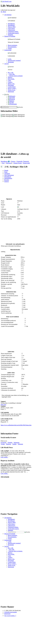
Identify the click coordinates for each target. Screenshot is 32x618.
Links (9, 80)
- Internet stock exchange (15, 76)
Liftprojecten (11, 30)
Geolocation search (13, 33)
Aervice (6, 63)
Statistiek (11, 34)
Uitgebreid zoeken (13, 31)
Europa (13, 161)
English (13, 97)
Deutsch (13, 96)
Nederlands (13, 104)
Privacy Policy (12, 88)
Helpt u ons (11, 83)
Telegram (20, 444)
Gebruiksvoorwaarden (10, 612)
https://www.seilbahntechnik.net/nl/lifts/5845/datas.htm (16, 425)
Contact (10, 82)
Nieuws (10, 77)
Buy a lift (11, 548)
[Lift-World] (6, 1)
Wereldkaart (11, 23)
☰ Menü (3, 11)
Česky (12, 102)
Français (12, 99)
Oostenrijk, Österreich (23, 161)
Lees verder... (4, 457)
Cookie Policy (12, 87)
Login (10, 59)
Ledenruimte (7, 50)
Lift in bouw (11, 28)
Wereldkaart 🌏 (5, 161)
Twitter (3, 444)
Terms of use (12, 90)
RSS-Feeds (11, 79)
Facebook (3, 442)
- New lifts (11, 74)
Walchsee (8, 163)
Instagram (16, 442)
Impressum (11, 91)
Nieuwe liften (11, 27)
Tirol (3, 163)
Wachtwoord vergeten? (14, 60)
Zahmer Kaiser (17, 163)
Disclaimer (11, 85)
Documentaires (12, 47)
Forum (10, 48)
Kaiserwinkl (26, 163)
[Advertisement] (16, 134)
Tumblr (14, 444)
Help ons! (3, 404)
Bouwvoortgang (13, 45)
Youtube (10, 442)
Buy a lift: (10, 72)
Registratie (11, 62)
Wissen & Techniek (9, 36)
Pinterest (8, 444)
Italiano (12, 101)
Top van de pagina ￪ (10, 615)
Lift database (7, 14)
